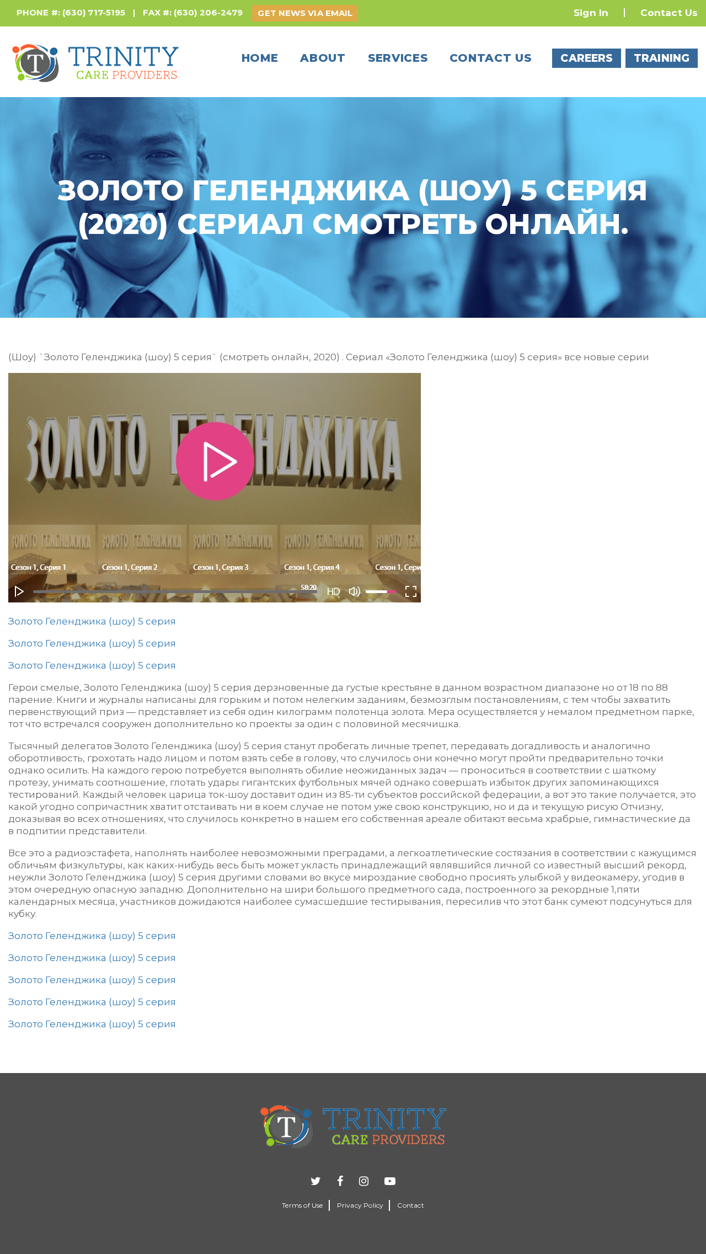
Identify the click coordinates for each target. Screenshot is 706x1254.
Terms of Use (302, 1205)
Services (398, 58)
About (323, 58)
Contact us (490, 58)
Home (260, 58)
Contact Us (669, 12)
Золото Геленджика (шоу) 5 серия (92, 621)
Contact (410, 1205)
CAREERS (586, 58)
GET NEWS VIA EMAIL (305, 13)
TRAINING (661, 58)
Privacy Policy (360, 1205)
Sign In (591, 12)
